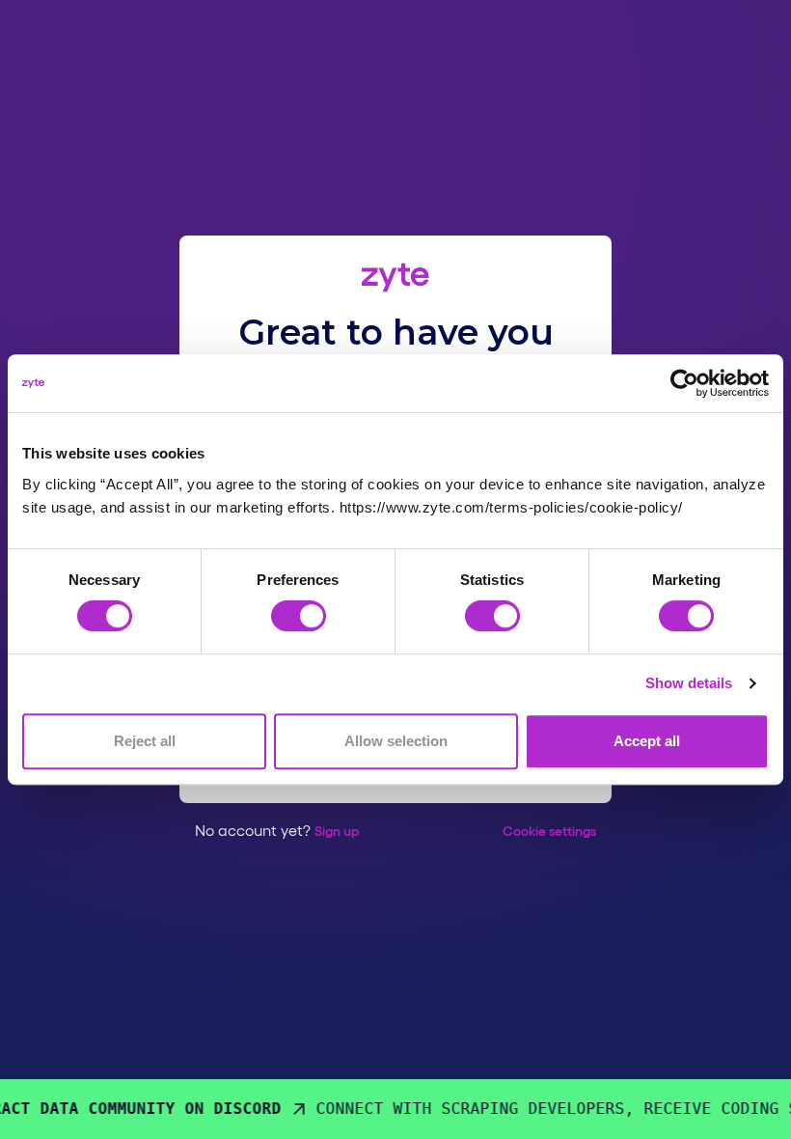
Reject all (145, 741)
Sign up (336, 830)
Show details (688, 683)
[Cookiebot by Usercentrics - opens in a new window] (684, 383)
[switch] (298, 615)
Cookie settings (549, 830)
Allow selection (396, 741)
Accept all (647, 741)
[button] (549, 830)
